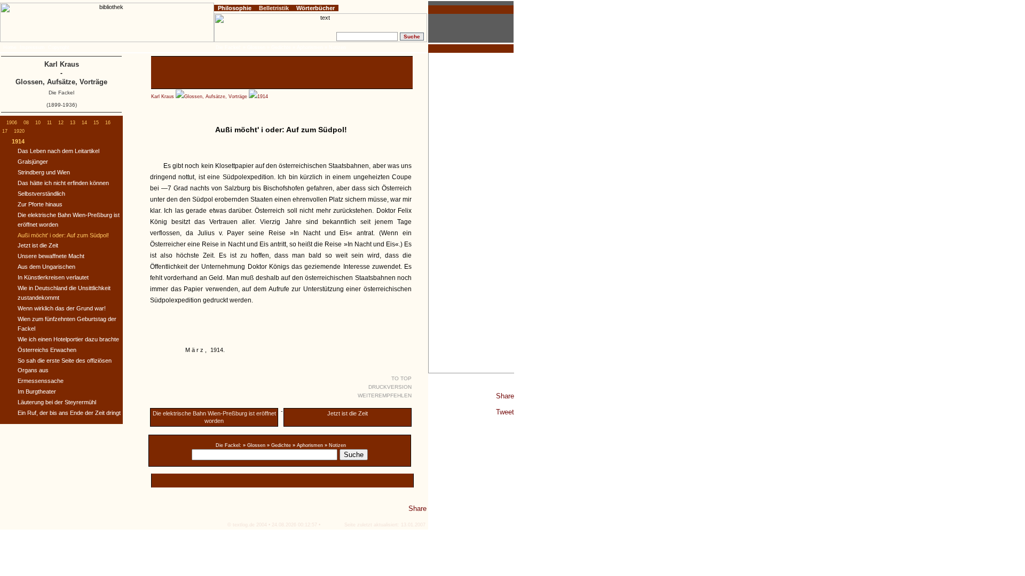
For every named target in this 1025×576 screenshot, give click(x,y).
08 (26, 122)
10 (38, 122)
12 (61, 122)
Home (10, 47)
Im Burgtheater (37, 391)
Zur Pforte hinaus (40, 204)
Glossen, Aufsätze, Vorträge (215, 96)
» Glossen (254, 445)
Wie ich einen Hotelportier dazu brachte (68, 339)
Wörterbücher (315, 8)
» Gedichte (279, 445)
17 (4, 131)
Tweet (505, 412)
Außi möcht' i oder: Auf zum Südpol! (63, 235)
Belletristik (274, 8)
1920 (19, 131)
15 (96, 122)
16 (108, 122)
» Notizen (335, 445)
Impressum (32, 47)
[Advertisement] (471, 213)
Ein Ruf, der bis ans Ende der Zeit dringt (69, 413)
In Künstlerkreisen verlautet (53, 277)
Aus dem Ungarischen (46, 266)
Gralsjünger (33, 161)
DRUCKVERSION (390, 387)
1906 (11, 122)
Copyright (58, 47)
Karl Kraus (162, 96)
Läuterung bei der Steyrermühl (57, 402)
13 (72, 122)
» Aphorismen (308, 445)
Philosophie (234, 8)
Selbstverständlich (41, 193)
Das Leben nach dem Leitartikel (58, 151)
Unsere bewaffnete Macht (51, 256)
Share (505, 396)
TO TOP (401, 378)
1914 (262, 96)
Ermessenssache (41, 381)
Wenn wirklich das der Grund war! (62, 308)
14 (84, 122)
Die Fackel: (228, 445)
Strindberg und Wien (44, 172)
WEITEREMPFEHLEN (385, 395)
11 (49, 122)
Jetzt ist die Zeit (347, 413)
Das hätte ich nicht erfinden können (63, 183)
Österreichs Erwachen (47, 350)
